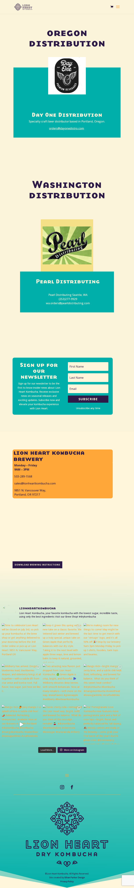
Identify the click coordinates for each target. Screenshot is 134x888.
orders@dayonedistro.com (66, 128)
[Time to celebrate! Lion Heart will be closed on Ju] (21, 642)
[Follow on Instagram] (62, 787)
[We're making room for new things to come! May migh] (103, 642)
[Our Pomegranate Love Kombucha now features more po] (103, 724)
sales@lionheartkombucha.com (35, 483)
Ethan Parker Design (75, 877)
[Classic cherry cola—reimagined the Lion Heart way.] (62, 724)
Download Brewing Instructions (37, 564)
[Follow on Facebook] (72, 787)
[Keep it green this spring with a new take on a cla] (62, 642)
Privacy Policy (67, 881)
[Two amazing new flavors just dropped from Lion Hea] (62, 683)
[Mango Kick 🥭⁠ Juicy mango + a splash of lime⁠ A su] (21, 724)
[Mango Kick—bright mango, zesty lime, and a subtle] (103, 683)
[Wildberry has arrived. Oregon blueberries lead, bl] (21, 683)
